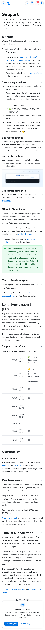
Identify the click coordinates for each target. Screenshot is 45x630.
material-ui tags (25, 234)
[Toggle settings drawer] (42, 3)
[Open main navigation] (3, 3)
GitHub (7, 36)
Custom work (12, 480)
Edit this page (24, 600)
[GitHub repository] (32, 3)
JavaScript (27, 197)
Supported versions (13, 346)
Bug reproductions (12, 137)
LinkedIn (18, 465)
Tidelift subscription (17, 533)
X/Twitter (6, 465)
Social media (9, 458)
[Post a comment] (41, 36)
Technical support (16, 280)
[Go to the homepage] (8, 3)
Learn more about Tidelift (13, 589)
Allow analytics (11, 624)
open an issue (36, 73)
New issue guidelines (14, 82)
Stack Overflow (14, 209)
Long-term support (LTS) (16, 307)
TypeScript (6, 200)
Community (11, 451)
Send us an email (9, 518)
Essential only (25, 624)
